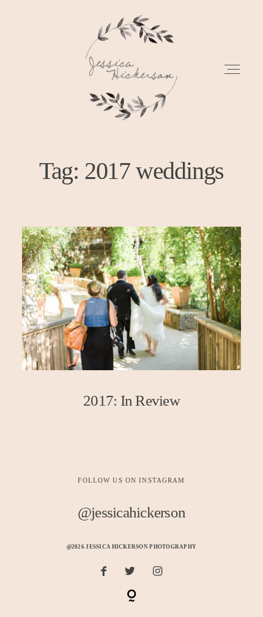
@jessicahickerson (131, 512)
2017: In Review (132, 327)
